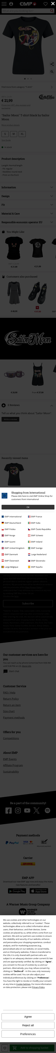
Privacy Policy (38, 987)
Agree (28, 1016)
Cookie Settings (23, 984)
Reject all (28, 1025)
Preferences (28, 1034)
